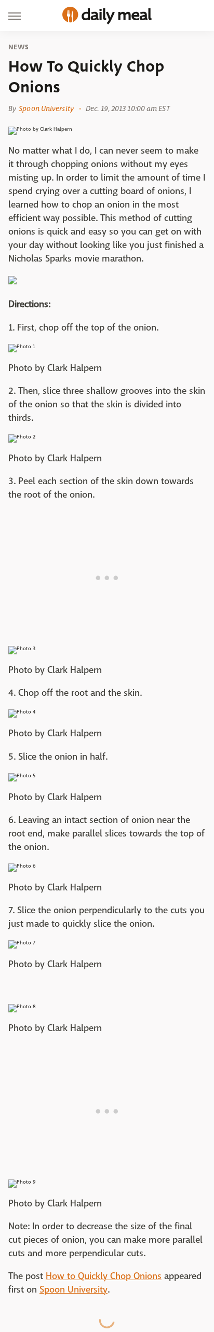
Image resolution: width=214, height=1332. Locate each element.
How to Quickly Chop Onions (104, 1276)
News (18, 47)
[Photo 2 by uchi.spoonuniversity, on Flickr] (21, 436)
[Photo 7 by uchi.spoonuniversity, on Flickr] (21, 942)
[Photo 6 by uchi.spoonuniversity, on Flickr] (22, 865)
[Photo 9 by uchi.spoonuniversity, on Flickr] (22, 1181)
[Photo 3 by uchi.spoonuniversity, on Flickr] (21, 648)
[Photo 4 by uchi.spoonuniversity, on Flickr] (21, 711)
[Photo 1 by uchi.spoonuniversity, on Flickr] (21, 346)
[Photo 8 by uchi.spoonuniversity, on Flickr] (22, 1006)
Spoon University (46, 108)
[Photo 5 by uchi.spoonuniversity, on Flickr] (21, 775)
